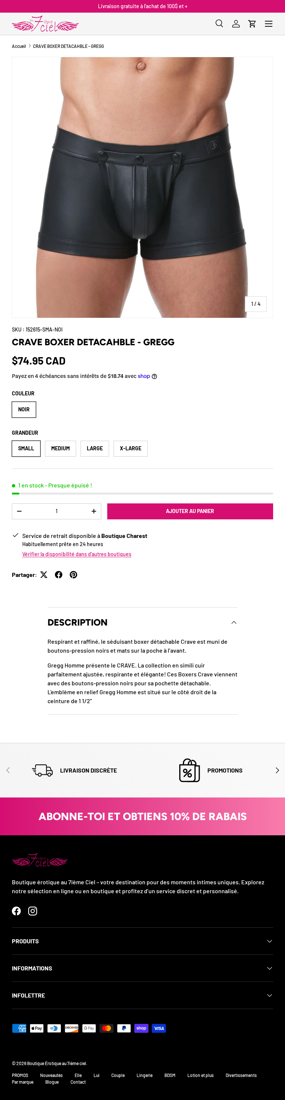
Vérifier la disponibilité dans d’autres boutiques (76, 554)
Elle (78, 1075)
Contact (78, 1081)
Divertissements (241, 1075)
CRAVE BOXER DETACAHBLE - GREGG (68, 46)
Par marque (22, 1081)
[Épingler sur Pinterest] (73, 574)
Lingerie (145, 1075)
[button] (252, 24)
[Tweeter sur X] (43, 574)
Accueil (19, 46)
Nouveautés (51, 1075)
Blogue (52, 1081)
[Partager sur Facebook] (58, 574)
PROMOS (20, 1075)
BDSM (170, 1075)
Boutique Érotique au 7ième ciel (56, 1063)
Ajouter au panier (190, 511)
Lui (96, 1075)
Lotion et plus (200, 1075)
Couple (118, 1075)
